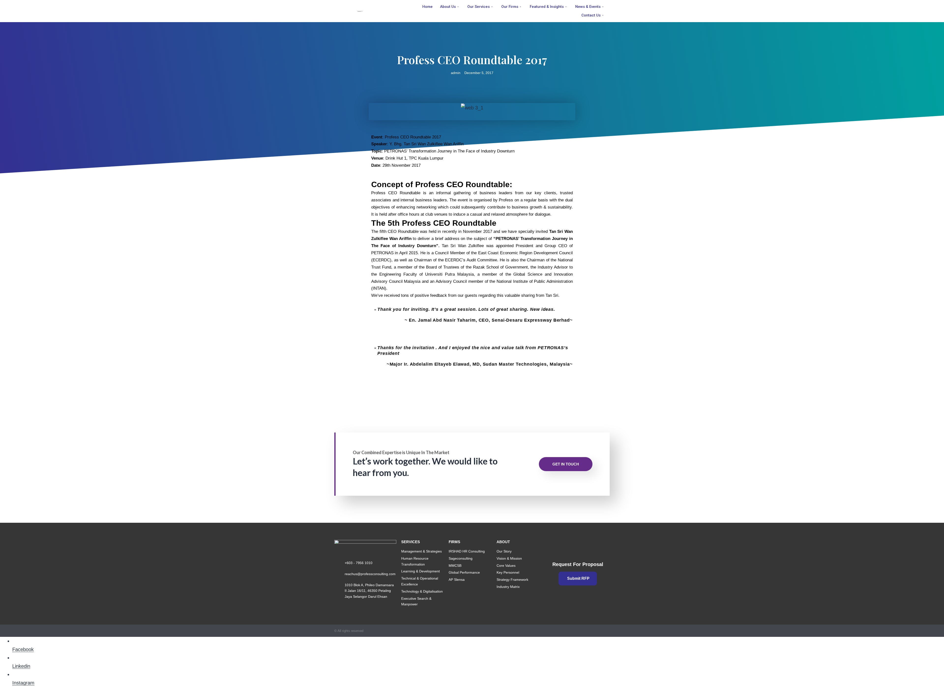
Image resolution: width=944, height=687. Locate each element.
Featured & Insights (547, 6)
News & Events (588, 6)
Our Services (478, 6)
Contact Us (591, 15)
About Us (448, 6)
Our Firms (509, 6)
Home (427, 6)
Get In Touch (565, 464)
